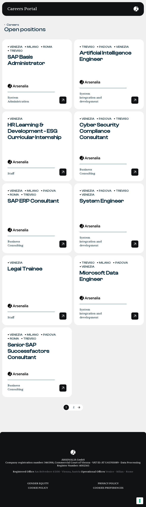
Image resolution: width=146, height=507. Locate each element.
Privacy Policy (108, 483)
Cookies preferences (108, 487)
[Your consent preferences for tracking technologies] (139, 500)
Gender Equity (38, 483)
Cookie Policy (38, 487)
